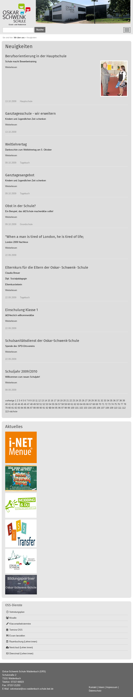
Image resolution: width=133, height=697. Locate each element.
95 (56, 408)
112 (124, 408)
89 (37, 408)
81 (12, 408)
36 (114, 400)
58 (62, 404)
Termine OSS (15, 629)
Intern (101, 687)
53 (47, 404)
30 (95, 400)
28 (89, 400)
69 (97, 404)
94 (53, 408)
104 (90, 408)
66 (87, 404)
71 (103, 404)
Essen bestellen (17, 635)
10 (33, 400)
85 (25, 408)
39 (123, 400)
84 (22, 408)
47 (28, 404)
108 (107, 408)
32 (102, 400)
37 (117, 400)
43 (16, 404)
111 (119, 408)
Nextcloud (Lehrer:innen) (21, 647)
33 (105, 400)
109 (111, 408)
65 (84, 404)
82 (16, 408)
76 (118, 404)
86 (28, 408)
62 (75, 404)
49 (34, 404)
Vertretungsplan (16, 612)
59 (65, 404)
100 (72, 408)
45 (22, 404)
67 (90, 404)
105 (94, 408)
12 (39, 400)
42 (12, 404)
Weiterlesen (11, 67)
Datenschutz (95, 690)
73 (109, 404)
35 (111, 400)
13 (42, 400)
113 (7, 411)
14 (46, 400)
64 (81, 404)
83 (19, 408)
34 (108, 400)
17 (55, 400)
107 (103, 408)
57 (59, 404)
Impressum (111, 687)
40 (6, 404)
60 (69, 404)
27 (86, 400)
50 (37, 404)
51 (40, 404)
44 (19, 404)
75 (115, 404)
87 (31, 408)
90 (40, 408)
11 (36, 400)
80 (9, 408)
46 (25, 404)
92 (47, 408)
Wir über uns (19, 38)
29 (92, 400)
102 (81, 408)
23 (74, 400)
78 (125, 404)
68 (93, 404)
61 (72, 404)
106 (98, 408)
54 (50, 404)
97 (62, 408)
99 (69, 408)
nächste (13, 411)
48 (31, 404)
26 (83, 400)
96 (59, 408)
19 (61, 400)
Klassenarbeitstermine (20, 623)
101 (77, 408)
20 (64, 400)
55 (53, 404)
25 (80, 400)
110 (115, 408)
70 (100, 404)
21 (67, 400)
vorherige (9, 400)
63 (78, 404)
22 (70, 400)
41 (9, 404)
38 (120, 400)
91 (44, 408)
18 (58, 400)
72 (106, 404)
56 (56, 404)
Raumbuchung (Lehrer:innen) (23, 641)
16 (52, 400)
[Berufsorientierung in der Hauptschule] (114, 78)
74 (112, 404)
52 (44, 404)
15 (49, 400)
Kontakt (93, 687)
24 (77, 400)
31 (98, 400)
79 (6, 408)
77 (122, 404)
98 (65, 408)
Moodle (12, 618)
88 (34, 408)
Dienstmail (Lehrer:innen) (21, 653)
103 (85, 408)
